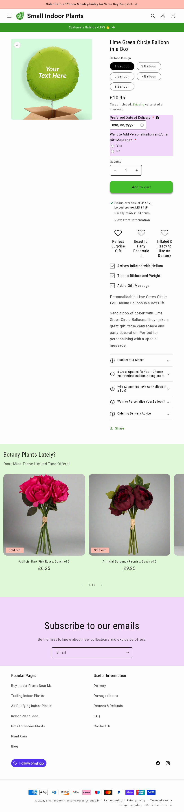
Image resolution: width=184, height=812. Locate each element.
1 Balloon (122, 66)
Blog (14, 746)
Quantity (115, 161)
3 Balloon (148, 66)
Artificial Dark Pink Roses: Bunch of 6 (44, 561)
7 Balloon (148, 76)
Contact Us (102, 726)
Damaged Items (106, 696)
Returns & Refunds (108, 706)
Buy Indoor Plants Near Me (31, 685)
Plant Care (19, 736)
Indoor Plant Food (24, 716)
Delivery (100, 685)
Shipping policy (131, 805)
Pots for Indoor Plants (28, 726)
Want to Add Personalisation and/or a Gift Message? (139, 137)
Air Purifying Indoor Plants (31, 706)
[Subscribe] (127, 652)
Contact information (159, 805)
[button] (9, 16)
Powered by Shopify (86, 800)
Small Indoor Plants (59, 800)
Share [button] (119, 428)
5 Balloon (122, 76)
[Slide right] (102, 585)
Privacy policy (136, 800)
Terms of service (161, 800)
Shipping (138, 104)
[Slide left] (82, 585)
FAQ (97, 716)
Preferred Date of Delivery (132, 117)
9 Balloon (122, 86)
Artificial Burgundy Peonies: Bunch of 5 (129, 561)
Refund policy (113, 800)
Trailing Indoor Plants (27, 696)
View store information (132, 220)
